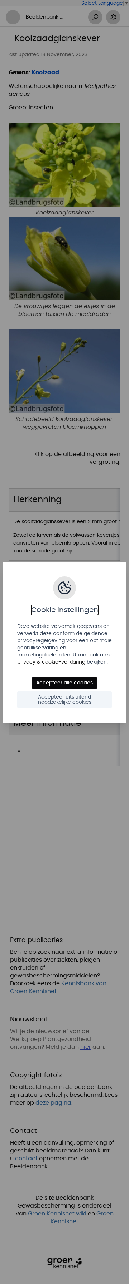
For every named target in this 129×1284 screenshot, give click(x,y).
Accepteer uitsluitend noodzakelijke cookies (64, 700)
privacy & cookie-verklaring (51, 662)
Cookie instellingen (64, 610)
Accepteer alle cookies (64, 682)
